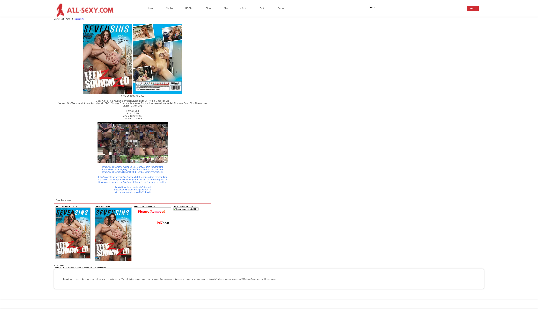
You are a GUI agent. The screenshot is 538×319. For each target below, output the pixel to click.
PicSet (262, 8)
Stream (281, 8)
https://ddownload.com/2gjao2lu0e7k (132, 189)
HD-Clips (189, 8)
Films (208, 8)
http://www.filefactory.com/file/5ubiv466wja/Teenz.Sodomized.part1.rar (132, 182)
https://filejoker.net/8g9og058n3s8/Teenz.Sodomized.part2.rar (132, 169)
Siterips (169, 8)
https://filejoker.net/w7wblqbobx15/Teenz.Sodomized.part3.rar (132, 167)
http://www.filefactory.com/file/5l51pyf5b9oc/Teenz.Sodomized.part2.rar (132, 179)
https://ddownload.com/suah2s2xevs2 (132, 187)
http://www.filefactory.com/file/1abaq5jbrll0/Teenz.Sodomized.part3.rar (132, 177)
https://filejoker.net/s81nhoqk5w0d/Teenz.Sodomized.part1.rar (132, 172)
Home (150, 8)
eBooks (243, 8)
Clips (225, 8)
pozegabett (79, 19)
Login (472, 8)
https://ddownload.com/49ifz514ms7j (132, 192)
